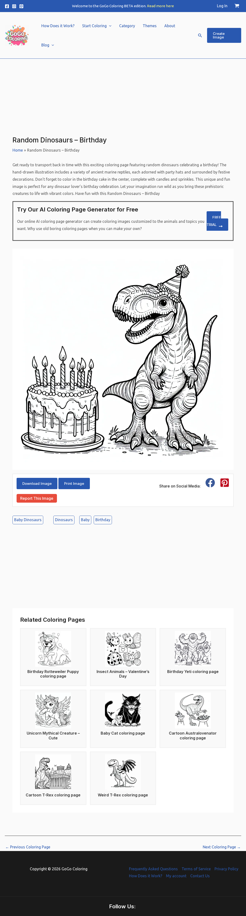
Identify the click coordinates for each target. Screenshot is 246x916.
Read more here (160, 6)
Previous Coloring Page (27, 847)
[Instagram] (14, 6)
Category (127, 26)
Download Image (37, 483)
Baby (85, 520)
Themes (150, 26)
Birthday (102, 520)
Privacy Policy (226, 869)
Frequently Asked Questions (153, 869)
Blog (45, 45)
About (169, 26)
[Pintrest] (21, 6)
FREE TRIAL (214, 221)
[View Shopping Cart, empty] (236, 6)
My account (176, 876)
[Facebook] (7, 6)
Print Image (74, 483)
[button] (109, 25)
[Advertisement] (123, 92)
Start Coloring (94, 26)
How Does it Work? (57, 26)
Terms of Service (196, 869)
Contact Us (200, 876)
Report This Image (36, 498)
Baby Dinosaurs (28, 520)
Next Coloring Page (222, 847)
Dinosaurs (64, 520)
